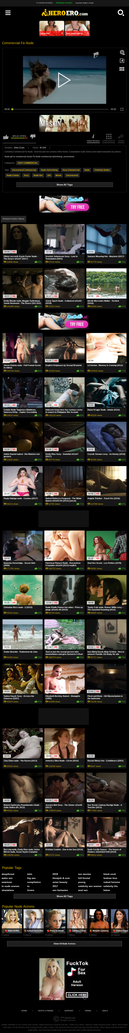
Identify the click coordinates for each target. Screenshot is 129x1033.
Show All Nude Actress (65, 944)
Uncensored (72, 175)
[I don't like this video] (32, 138)
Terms (88, 1011)
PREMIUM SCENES (64, 3)
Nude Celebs (13, 175)
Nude (87, 170)
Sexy (26, 175)
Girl (49, 175)
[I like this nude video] (6, 138)
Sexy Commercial (71, 170)
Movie (58, 175)
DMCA (105, 1011)
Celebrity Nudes (102, 170)
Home (24, 1011)
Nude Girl (38, 175)
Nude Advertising (49, 170)
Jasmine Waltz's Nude (84, 3)
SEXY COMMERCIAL (28, 163)
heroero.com (70, 1018)
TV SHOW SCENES (44, 3)
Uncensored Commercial (24, 170)
